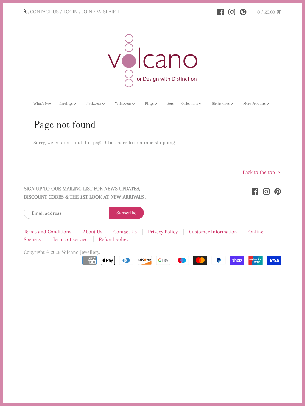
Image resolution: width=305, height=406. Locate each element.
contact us (44, 12)
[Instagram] (231, 11)
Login (70, 12)
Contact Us (125, 232)
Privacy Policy (163, 232)
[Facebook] (220, 11)
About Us (92, 232)
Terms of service (70, 239)
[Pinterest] (243, 11)
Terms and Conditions (47, 232)
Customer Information (213, 232)
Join (87, 12)
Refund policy (113, 239)
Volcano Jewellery (80, 252)
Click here (116, 142)
